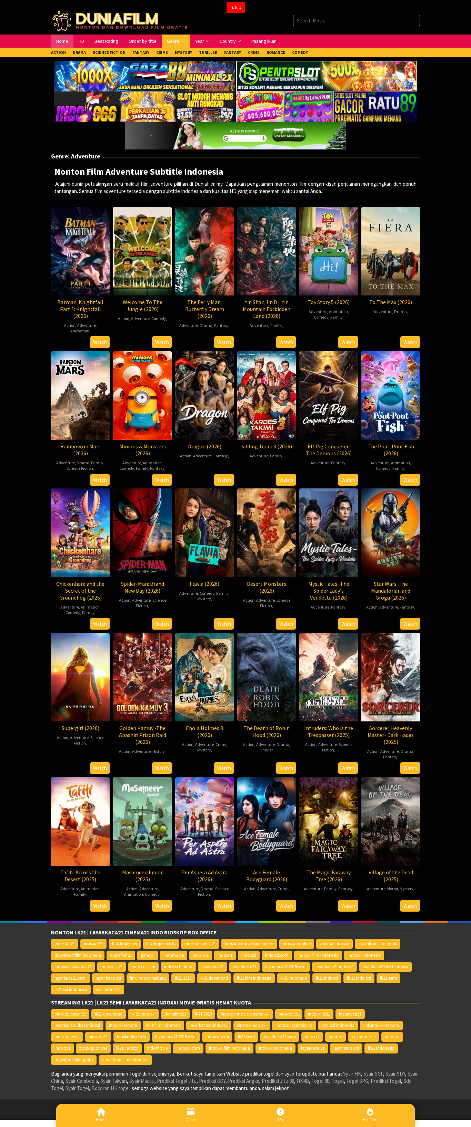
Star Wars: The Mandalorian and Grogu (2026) (390, 590)
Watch (100, 342)
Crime (221, 744)
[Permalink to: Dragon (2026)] (204, 394)
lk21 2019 (183, 978)
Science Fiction (80, 468)
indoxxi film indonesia (318, 955)
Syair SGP (373, 1073)
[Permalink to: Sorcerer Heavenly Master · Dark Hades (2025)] (390, 676)
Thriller (276, 325)
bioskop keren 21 (200, 943)
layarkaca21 (212, 967)
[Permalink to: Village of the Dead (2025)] (390, 820)
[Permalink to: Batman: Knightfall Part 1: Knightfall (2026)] (80, 250)
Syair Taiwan (113, 1081)
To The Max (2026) (390, 302)
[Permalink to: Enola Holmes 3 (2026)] (204, 676)
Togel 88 (320, 1081)
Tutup (235, 7)
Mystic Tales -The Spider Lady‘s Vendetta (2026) (328, 590)
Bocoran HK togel (110, 1088)
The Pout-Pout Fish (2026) (391, 450)
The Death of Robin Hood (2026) (266, 731)
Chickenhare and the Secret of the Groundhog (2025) (80, 590)
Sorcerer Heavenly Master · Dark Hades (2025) (391, 735)
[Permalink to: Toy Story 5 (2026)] (328, 250)
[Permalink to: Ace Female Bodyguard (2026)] (266, 820)
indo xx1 (201, 955)
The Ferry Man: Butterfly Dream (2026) (204, 309)
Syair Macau (141, 1081)
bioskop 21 (64, 943)
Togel (338, 1081)
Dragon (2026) (204, 446)
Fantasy (221, 325)
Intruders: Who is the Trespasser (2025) (328, 731)
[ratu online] (326, 106)
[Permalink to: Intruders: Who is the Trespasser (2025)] (328, 676)
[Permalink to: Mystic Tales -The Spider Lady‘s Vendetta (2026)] (328, 531)
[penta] (326, 75)
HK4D (303, 1081)
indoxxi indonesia (364, 955)
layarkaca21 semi (70, 978)
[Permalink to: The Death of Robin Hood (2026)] (266, 676)
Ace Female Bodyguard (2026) (266, 876)
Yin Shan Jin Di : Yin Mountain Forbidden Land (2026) (266, 309)
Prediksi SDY (212, 1081)
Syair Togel (77, 1088)
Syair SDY (395, 1073)
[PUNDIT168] (235, 135)
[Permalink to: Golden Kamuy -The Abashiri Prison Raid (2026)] (142, 676)
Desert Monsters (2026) (266, 587)
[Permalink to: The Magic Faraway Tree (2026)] (328, 820)
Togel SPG (357, 1081)
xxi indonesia (108, 989)
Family (336, 317)
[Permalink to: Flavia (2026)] (204, 531)
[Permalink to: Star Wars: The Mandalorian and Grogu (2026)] (390, 531)
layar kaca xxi (108, 978)
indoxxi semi (143, 967)
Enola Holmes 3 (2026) (204, 731)
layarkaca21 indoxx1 (334, 967)
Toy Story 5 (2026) (329, 302)
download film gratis (377, 943)
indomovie (173, 955)
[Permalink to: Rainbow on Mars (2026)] (80, 394)
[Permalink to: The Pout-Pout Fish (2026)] (390, 394)
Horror (392, 888)
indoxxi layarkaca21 (73, 967)
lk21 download (214, 978)
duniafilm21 (121, 955)
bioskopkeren (124, 943)
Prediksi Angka (243, 1081)
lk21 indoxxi (327, 978)
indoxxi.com (277, 955)
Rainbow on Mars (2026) (80, 450)
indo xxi (248, 955)
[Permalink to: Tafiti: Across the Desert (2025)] (80, 820)
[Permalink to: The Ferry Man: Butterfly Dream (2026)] (204, 250)
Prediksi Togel (386, 1081)
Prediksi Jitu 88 (278, 1081)
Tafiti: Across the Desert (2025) (80, 876)
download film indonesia (77, 955)
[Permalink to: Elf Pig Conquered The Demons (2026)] (328, 394)
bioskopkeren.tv (161, 943)
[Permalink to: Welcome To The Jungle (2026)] (142, 250)
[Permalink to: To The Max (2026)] (390, 250)
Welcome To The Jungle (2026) (142, 305)
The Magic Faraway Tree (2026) (329, 876)
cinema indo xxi (334, 943)
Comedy (158, 318)
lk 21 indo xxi (359, 978)
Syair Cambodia (82, 1081)
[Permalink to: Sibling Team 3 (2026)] (266, 394)
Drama (206, 325)
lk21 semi (388, 978)
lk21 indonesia (293, 978)
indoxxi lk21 (112, 967)
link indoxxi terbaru (148, 978)
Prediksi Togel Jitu (177, 1081)
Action (70, 325)
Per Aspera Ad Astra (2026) (204, 876)
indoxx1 (225, 955)
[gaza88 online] (144, 75)
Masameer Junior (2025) (142, 876)
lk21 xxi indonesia (70, 989)
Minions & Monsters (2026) (142, 450)
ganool (147, 955)
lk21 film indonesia (254, 978)
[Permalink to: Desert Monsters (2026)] (266, 531)
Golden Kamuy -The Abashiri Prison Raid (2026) (142, 735)
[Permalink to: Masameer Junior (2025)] (142, 820)
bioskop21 (93, 943)
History (158, 751)
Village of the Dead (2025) (391, 876)
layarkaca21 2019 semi (286, 967)
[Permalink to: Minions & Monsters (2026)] (142, 394)
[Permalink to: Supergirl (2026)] (80, 676)
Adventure (86, 325)
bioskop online (297, 943)
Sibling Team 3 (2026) (266, 446)
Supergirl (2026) (80, 728)
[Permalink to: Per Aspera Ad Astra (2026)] (204, 820)
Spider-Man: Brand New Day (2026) (142, 587)
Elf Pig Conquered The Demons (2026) (329, 450)
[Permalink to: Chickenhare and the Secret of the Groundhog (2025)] (80, 531)
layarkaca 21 (244, 967)
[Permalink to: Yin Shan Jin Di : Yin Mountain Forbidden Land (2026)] (266, 250)
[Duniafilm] (121, 20)
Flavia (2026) (204, 583)
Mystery (204, 598)
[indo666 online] (144, 106)
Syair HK (352, 1073)
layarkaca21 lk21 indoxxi (385, 967)
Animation (79, 330)
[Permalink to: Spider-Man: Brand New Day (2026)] (142, 531)
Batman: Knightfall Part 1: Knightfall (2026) (80, 309)
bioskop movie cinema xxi (249, 943)
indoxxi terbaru (178, 967)
